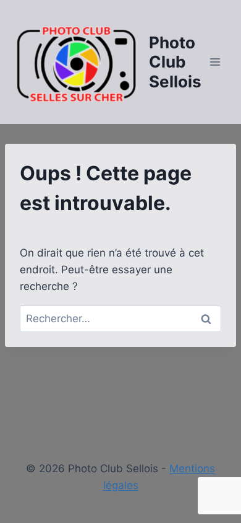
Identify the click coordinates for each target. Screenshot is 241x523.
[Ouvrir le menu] (214, 61)
